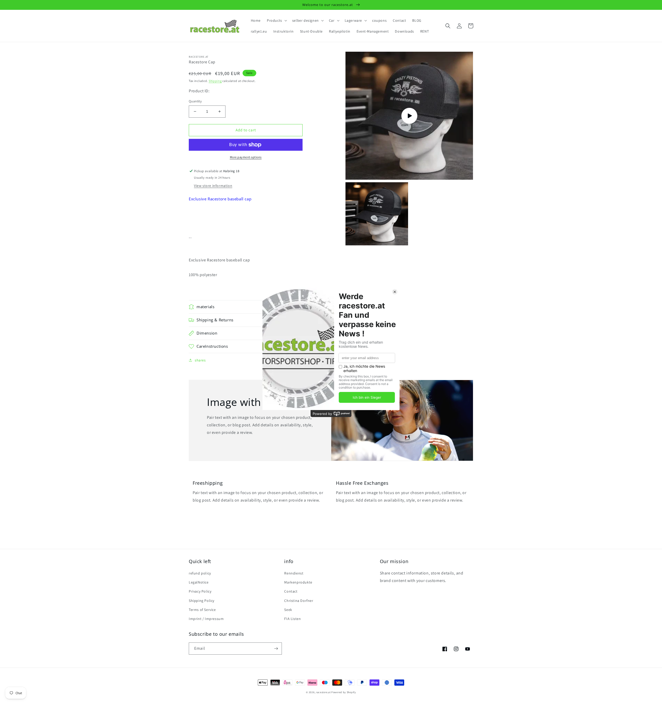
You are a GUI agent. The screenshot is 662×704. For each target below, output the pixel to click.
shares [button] (200, 360)
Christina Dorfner (298, 600)
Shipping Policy (201, 600)
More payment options (246, 157)
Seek (288, 609)
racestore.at (323, 692)
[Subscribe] (276, 648)
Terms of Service (202, 609)
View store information (213, 185)
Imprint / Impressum (206, 618)
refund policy (200, 573)
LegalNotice (199, 582)
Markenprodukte (298, 582)
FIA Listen (292, 618)
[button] (276, 20)
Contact (290, 591)
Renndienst (293, 573)
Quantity (195, 101)
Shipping (215, 81)
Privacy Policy (200, 591)
